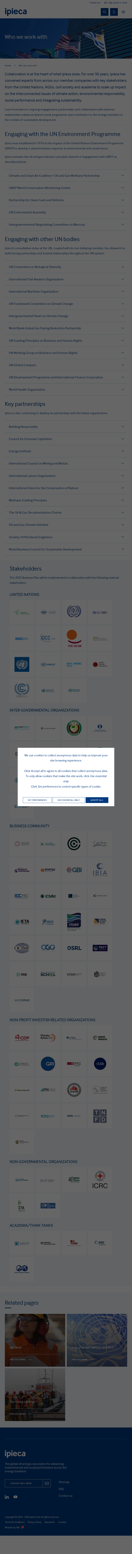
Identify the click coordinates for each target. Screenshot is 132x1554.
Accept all (97, 800)
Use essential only (69, 800)
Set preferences (37, 800)
